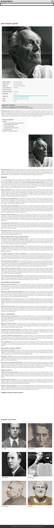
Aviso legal (26, 526)
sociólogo (35, 95)
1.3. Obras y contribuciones (8, 126)
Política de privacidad (32, 526)
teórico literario (41, 95)
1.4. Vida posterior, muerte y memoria (11, 127)
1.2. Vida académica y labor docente (10, 124)
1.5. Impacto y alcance (7, 129)
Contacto (21, 526)
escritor (21, 95)
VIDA (7, 1)
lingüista (25, 95)
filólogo (18, 95)
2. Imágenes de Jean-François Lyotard (9, 130)
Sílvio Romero (5, 506)
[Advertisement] (27, 14)
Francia (15, 93)
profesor (27, 96)
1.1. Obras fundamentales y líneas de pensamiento (13, 123)
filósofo (15, 95)
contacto (31, 107)
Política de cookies (40, 526)
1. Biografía (4, 121)
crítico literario (22, 96)
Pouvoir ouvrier (26, 98)
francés (15, 100)
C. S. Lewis (4, 448)
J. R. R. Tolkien (5, 477)
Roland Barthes (31, 448)
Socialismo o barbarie (18, 98)
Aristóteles (30, 506)
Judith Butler (31, 477)
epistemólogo (30, 95)
